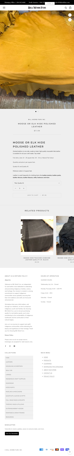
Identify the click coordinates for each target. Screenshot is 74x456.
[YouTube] (14, 346)
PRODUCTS (47, 360)
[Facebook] (5, 346)
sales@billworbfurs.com (62, 2)
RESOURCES (10, 417)
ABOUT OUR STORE (50, 370)
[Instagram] (10, 346)
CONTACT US (48, 373)
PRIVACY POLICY (49, 376)
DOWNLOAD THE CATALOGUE (53, 367)
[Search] (66, 8)
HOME (46, 357)
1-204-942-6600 (20, 2)
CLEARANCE (48, 364)
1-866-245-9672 (44, 2)
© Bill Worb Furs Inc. (13, 450)
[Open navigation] (4, 7)
